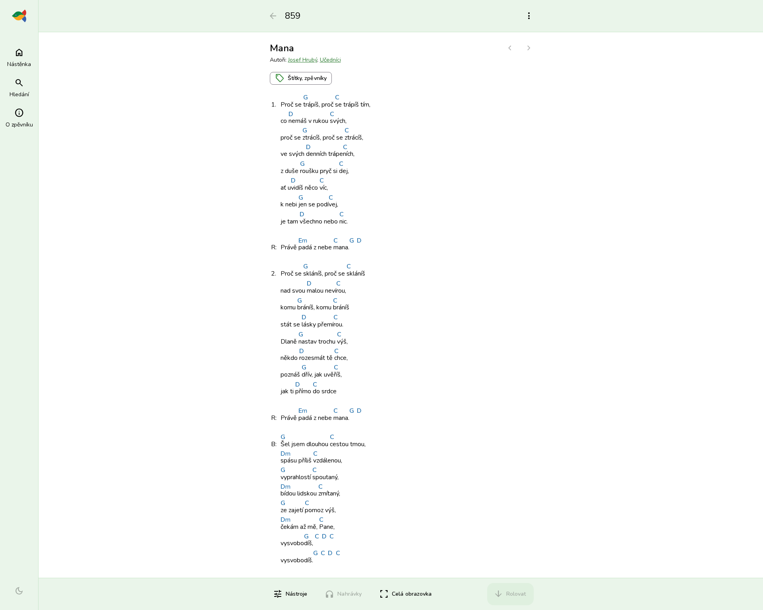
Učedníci (330, 60)
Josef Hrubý (302, 60)
